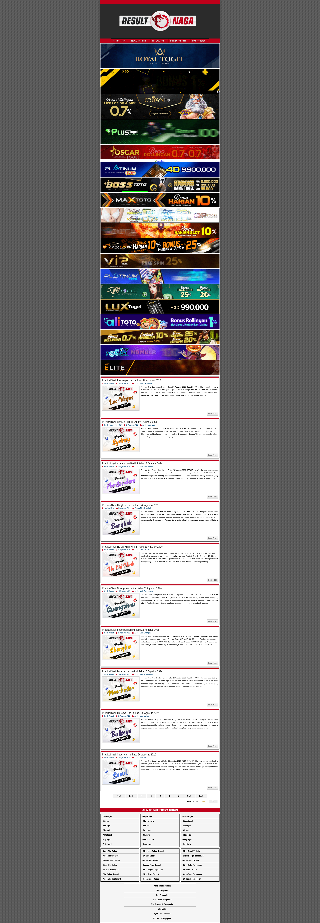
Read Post (212, 413)
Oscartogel (188, 816)
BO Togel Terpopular (192, 879)
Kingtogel (187, 839)
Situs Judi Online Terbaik (153, 851)
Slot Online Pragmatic (162, 899)
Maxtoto (146, 835)
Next (189, 796)
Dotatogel (107, 816)
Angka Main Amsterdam (143, 466)
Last (201, 796)
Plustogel (187, 835)
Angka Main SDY (148, 425)
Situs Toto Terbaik (151, 874)
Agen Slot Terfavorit (112, 879)
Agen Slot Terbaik (151, 860)
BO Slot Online (149, 856)
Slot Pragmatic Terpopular (162, 904)
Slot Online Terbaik (111, 874)
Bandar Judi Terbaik (111, 860)
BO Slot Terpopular (111, 869)
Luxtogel (187, 825)
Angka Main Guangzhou (143, 591)
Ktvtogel (106, 825)
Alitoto (186, 830)
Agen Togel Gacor (110, 856)
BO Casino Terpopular (162, 918)
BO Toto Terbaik (190, 869)
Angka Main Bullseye (142, 716)
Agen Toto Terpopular (192, 874)
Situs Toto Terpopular (192, 865)
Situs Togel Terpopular (153, 869)
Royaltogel (147, 816)
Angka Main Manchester (144, 674)
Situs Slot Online (110, 865)
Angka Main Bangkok (143, 508)
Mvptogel (107, 839)
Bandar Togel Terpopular (193, 856)
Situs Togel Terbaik (191, 851)
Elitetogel (107, 844)
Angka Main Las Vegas (143, 383)
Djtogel (106, 821)
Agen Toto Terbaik (191, 860)
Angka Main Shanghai (142, 633)
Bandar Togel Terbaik (152, 865)
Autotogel (107, 835)
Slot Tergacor (162, 890)
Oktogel (106, 830)
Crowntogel (148, 844)
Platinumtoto (148, 821)
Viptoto (146, 825)
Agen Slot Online (110, 851)
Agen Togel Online (151, 879)
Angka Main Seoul (141, 757)
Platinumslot (148, 839)
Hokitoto (187, 844)
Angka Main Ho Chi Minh (144, 550)
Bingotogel (188, 821)
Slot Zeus (162, 909)
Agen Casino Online (162, 913)
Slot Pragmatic (162, 895)
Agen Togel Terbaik (162, 886)
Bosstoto (147, 830)
